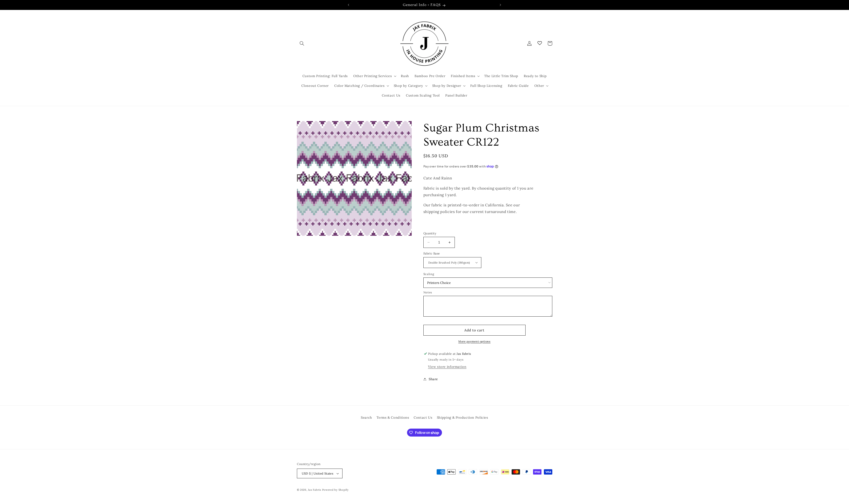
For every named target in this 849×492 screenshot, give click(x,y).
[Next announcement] (500, 5)
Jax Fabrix (314, 489)
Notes (427, 292)
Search (366, 417)
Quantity (429, 233)
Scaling (428, 274)
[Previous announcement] (349, 5)
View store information (447, 367)
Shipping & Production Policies (462, 417)
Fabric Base (431, 253)
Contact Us (423, 417)
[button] (302, 43)
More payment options (474, 341)
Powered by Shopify (335, 489)
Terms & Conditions (393, 417)
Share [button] (433, 379)
